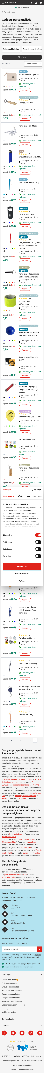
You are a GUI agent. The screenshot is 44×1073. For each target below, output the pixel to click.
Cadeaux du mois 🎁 (10, 980)
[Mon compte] (36, 3)
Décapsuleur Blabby (27, 839)
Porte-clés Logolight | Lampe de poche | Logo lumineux (28, 389)
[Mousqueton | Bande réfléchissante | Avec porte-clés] (10, 611)
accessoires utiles (9, 877)
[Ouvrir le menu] (3, 2)
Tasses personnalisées (11, 994)
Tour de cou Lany (26, 715)
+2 (4, 343)
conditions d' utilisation (24, 957)
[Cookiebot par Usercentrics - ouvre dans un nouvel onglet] (31, 490)
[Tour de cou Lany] (10, 716)
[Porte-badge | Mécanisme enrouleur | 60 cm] (10, 691)
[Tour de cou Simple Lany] (10, 184)
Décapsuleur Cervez (27, 214)
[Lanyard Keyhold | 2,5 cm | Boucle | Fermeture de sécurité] (10, 238)
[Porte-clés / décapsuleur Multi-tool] (10, 470)
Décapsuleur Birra (26, 103)
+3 (4, 251)
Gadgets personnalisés (11, 998)
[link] (8, 740)
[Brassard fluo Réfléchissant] (10, 300)
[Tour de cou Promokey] (10, 665)
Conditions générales (10, 1061)
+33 (4, 429)
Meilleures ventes (9, 1012)
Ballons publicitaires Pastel (25, 796)
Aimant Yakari (21, 798)
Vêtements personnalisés (12, 1001)
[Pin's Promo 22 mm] (10, 640)
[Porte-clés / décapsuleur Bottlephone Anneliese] (10, 272)
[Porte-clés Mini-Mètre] (10, 130)
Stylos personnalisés (10, 983)
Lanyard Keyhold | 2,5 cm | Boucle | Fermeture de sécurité (30, 246)
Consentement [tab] (8, 496)
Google (36, 957)
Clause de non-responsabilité (22, 1070)
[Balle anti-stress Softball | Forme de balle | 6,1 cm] (10, 331)
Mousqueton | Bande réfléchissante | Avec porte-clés (27, 610)
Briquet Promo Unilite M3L (30, 157)
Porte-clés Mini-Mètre (28, 126)
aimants (5, 798)
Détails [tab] (20, 496)
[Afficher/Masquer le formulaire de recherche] (31, 2)
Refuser (22, 581)
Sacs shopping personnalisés (13, 1005)
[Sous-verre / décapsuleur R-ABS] (10, 362)
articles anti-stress (9, 837)
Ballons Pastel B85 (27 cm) (30, 417)
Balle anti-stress (15, 834)
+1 (4, 169)
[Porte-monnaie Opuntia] (10, 76)
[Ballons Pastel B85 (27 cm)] (10, 416)
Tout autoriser (22, 566)
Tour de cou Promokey (28, 663)
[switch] (38, 542)
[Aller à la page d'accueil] (10, 3)
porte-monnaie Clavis (12, 874)
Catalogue (6, 1008)
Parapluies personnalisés (12, 990)
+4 (4, 624)
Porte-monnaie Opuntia (29, 74)
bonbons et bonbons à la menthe (26, 785)
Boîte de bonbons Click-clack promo (18, 779)
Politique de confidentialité (31, 1061)
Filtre (23, 57)
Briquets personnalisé (10, 987)
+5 (4, 197)
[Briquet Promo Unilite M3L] (10, 156)
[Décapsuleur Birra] (10, 102)
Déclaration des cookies (22, 1065)
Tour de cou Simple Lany (29, 182)
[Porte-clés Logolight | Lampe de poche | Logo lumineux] (10, 387)
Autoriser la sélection (21, 574)
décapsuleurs (30, 842)
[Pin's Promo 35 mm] (10, 444)
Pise (25, 874)
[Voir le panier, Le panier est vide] (41, 3)
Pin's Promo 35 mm (27, 439)
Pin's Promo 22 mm (27, 638)
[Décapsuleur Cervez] (10, 212)
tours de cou (26, 847)
